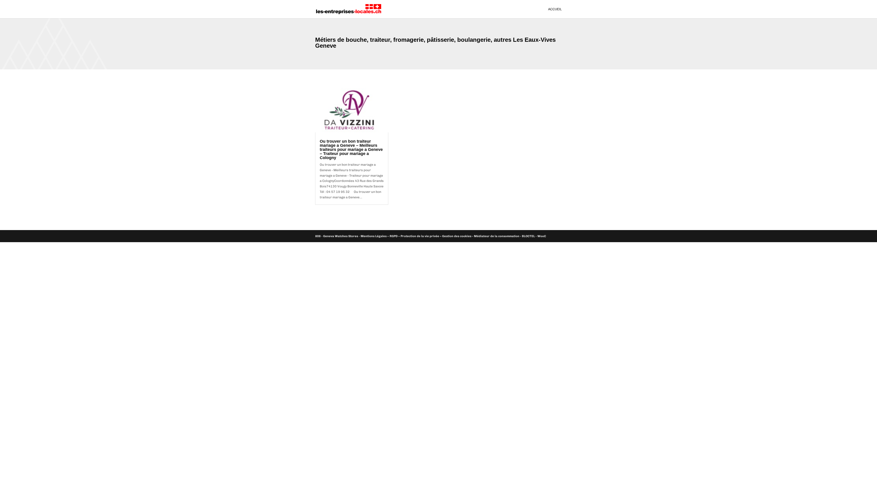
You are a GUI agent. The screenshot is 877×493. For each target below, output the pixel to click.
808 (318, 236)
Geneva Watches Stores (340, 236)
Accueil (555, 9)
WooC (541, 236)
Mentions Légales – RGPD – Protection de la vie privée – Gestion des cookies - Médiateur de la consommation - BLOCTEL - (449, 236)
